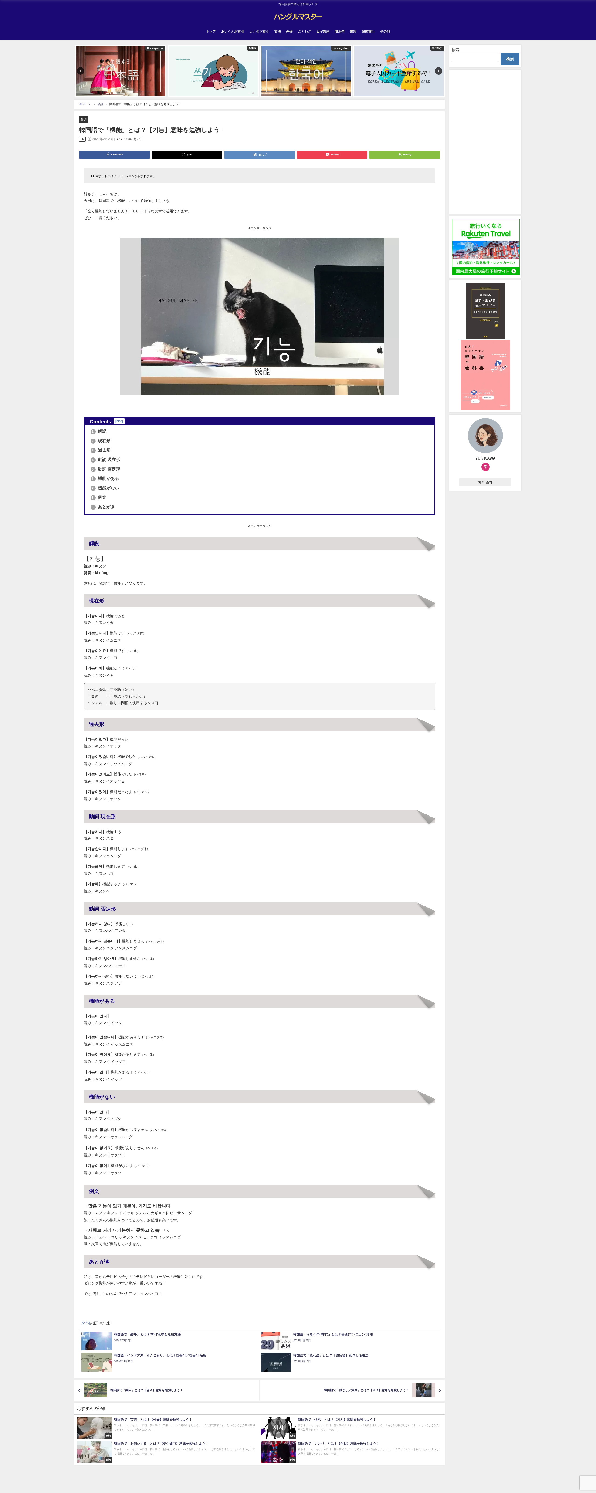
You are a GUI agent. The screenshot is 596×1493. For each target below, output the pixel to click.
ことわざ (304, 31)
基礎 (289, 31)
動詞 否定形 (106, 469)
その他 (385, 31)
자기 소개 (485, 482)
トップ (211, 31)
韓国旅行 (368, 31)
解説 (99, 431)
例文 (99, 497)
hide (119, 421)
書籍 (353, 31)
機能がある (105, 478)
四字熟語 (322, 31)
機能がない (105, 488)
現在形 (101, 441)
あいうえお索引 (232, 31)
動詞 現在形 (106, 459)
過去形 (101, 450)
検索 (455, 50)
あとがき (103, 507)
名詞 (84, 119)
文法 (277, 31)
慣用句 (340, 31)
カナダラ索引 (259, 31)
